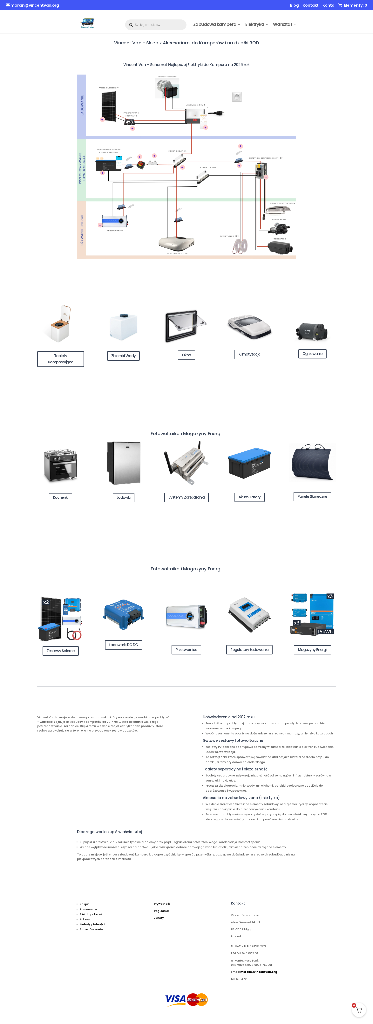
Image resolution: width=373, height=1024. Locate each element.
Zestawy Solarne (61, 650)
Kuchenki (60, 497)
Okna (186, 355)
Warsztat (282, 25)
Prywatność (162, 904)
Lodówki (123, 497)
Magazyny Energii (312, 649)
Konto (328, 5)
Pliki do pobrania (92, 914)
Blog (294, 5)
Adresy (85, 919)
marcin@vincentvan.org (258, 972)
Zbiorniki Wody (123, 355)
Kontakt (311, 5)
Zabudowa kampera (214, 25)
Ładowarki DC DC (123, 644)
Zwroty (159, 918)
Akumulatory (250, 497)
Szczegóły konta (91, 929)
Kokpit (84, 904)
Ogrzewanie (312, 353)
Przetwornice (186, 649)
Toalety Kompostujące (60, 359)
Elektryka (254, 25)
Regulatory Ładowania (249, 649)
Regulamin (161, 911)
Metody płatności (92, 924)
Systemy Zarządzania (186, 497)
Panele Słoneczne (312, 496)
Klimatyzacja (249, 354)
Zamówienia (88, 909)
